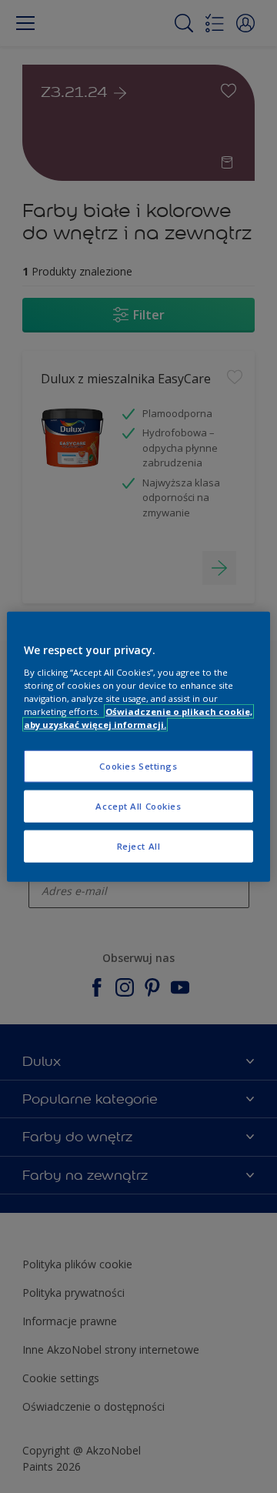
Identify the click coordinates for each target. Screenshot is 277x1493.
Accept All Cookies (138, 805)
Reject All (139, 845)
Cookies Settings (138, 766)
